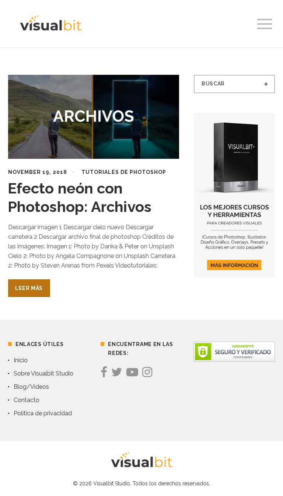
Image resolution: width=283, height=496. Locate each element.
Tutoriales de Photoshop (123, 172)
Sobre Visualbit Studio (43, 373)
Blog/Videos (31, 386)
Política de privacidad (43, 413)
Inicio (21, 360)
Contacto (26, 400)
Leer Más (29, 288)
